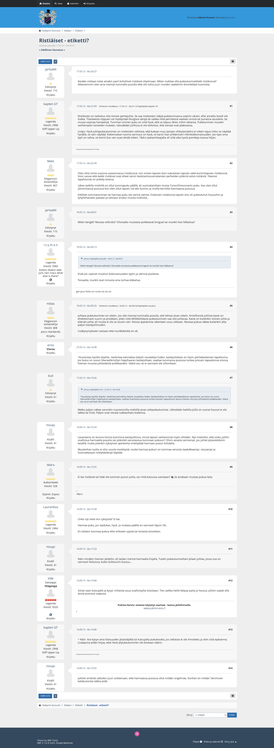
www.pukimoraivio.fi (154, 608)
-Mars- (50, 465)
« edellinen (45, 50)
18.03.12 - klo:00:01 (86, 212)
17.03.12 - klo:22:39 (86, 163)
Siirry (189, 715)
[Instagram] (137, 733)
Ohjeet (196, 741)
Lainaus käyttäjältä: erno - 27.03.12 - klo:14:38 (101, 389)
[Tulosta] (233, 61)
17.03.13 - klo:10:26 (86, 377)
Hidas (51, 304)
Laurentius (50, 507)
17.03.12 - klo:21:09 (86, 106)
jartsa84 (50, 69)
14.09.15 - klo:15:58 (86, 509)
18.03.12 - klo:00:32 (86, 305)
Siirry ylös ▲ (230, 741)
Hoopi (50, 425)
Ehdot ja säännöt (212, 741)
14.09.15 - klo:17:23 (86, 548)
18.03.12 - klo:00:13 (86, 247)
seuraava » (58, 50)
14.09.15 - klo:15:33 (86, 427)
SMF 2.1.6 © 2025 (46, 742)
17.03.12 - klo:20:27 (86, 71)
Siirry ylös (45, 696)
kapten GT (51, 104)
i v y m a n (51, 245)
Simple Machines (64, 742)
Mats (50, 161)
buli (50, 376)
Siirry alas (45, 61)
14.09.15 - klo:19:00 (86, 580)
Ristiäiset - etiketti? (64, 40)
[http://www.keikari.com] (50, 614)
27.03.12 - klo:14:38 (86, 347)
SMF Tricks (52, 740)
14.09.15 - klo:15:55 (86, 466)
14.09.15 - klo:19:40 (86, 629)
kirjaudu (231, 17)
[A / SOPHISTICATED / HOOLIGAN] (50, 279)
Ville (51, 578)
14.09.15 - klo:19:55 (86, 668)
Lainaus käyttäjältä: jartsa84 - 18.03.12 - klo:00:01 (103, 258)
